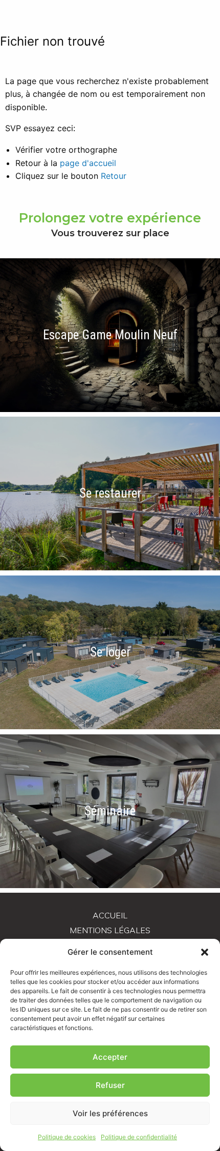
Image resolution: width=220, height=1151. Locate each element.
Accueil (110, 915)
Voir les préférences (110, 1113)
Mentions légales (110, 930)
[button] (205, 952)
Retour (113, 176)
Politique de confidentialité (139, 1137)
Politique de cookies (67, 1137)
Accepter (110, 1057)
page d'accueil (88, 163)
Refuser (110, 1085)
